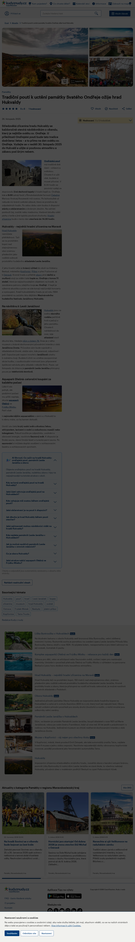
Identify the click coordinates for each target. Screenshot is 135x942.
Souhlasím (12, 933)
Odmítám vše (29, 933)
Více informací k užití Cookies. (66, 925)
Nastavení (47, 933)
